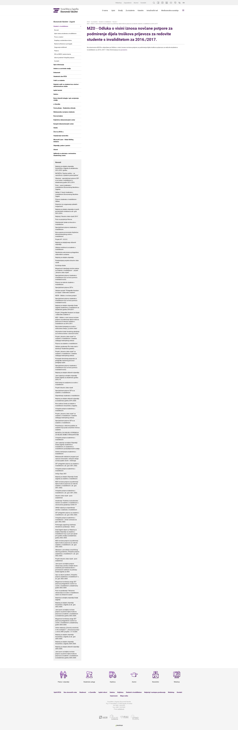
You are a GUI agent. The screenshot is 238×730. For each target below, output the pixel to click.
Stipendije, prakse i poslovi (61, 145)
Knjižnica (120, 692)
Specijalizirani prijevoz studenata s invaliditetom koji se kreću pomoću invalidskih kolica (66, 277)
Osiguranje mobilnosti (60, 47)
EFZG (88, 22)
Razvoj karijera (58, 116)
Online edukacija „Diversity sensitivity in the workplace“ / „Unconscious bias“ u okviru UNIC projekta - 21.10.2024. (67, 630)
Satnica (55, 94)
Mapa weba (124, 696)
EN (184, 3)
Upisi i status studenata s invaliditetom (65, 33)
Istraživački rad (152, 10)
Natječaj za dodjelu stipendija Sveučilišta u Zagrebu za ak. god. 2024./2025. (65, 637)
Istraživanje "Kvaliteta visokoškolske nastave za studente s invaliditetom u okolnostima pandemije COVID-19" (66, 503)
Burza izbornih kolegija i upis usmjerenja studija (66, 99)
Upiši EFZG (57, 692)
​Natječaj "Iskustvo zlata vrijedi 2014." (66, 216)
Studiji (120, 10)
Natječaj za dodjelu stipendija (64, 257)
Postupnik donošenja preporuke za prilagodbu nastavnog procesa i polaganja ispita (66, 360)
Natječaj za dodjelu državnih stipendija (67, 372)
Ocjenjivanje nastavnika (60, 136)
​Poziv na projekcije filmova (63, 219)
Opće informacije (58, 64)
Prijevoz (56, 50)
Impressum (114, 696)
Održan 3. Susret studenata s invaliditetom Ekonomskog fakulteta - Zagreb (67, 194)
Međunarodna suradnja (169, 10)
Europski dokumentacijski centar (63, 124)
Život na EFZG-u (58, 132)
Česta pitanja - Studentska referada (64, 108)
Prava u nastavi (58, 37)
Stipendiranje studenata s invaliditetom (67, 395)
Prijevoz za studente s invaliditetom (66, 343)
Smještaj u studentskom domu (63, 40)
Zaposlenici (127, 3)
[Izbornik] (183, 10)
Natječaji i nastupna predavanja (154, 692)
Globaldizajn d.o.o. (119, 726)
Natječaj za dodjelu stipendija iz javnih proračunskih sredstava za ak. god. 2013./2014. (67, 211)
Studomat (82, 692)
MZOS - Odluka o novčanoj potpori (66, 295)
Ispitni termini (57, 90)
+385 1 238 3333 (120, 705)
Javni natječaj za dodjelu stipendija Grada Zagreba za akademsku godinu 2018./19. (66, 377)
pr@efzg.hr (121, 709)
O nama (105, 10)
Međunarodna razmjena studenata (64, 112)
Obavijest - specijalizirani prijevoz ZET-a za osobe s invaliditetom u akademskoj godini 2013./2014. (67, 180)
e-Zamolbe (56, 104)
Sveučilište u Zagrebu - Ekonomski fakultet (66, 10)
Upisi (113, 10)
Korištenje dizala (60, 265)
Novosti (56, 30)
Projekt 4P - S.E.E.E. (61, 239)
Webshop (118, 3)
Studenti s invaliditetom (60, 26)
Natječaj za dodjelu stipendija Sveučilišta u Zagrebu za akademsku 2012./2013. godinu (66, 168)
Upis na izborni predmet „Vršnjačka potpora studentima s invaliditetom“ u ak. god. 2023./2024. (67, 577)
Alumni (136, 3)
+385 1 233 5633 (120, 707)
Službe (55, 128)
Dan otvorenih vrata (70, 692)
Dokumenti (56, 72)
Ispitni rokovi (102, 692)
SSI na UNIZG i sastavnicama (62, 54)
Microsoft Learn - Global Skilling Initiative (63, 140)
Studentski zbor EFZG (60, 76)
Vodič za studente (59, 80)
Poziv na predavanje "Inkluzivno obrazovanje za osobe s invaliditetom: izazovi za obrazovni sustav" (67, 593)
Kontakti (143, 3)
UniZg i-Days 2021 (60, 474)
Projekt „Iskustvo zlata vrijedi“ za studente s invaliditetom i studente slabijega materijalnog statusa (66, 338)
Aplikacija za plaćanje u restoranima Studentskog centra (64, 154)
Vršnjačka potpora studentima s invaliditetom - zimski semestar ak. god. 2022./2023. (66, 520)
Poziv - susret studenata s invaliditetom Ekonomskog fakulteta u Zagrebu (67, 187)
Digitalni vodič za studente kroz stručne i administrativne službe (66, 85)
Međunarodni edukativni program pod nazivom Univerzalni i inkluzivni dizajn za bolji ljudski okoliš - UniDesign (67, 458)
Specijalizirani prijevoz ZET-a (64, 287)
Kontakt (179, 692)
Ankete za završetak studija (62, 68)
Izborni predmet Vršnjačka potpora (64, 57)
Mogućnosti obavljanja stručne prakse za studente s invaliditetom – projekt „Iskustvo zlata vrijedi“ (67, 270)
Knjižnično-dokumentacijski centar (64, 120)
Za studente (130, 10)
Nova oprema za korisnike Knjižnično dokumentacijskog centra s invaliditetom (66, 234)
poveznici (124, 50)
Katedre (141, 10)
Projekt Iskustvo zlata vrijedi (64, 387)
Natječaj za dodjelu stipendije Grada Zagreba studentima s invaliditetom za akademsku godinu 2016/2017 (67, 307)
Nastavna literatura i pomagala (63, 44)
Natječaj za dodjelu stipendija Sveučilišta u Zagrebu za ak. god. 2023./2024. (65, 605)
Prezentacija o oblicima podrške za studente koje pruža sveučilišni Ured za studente (67, 428)
